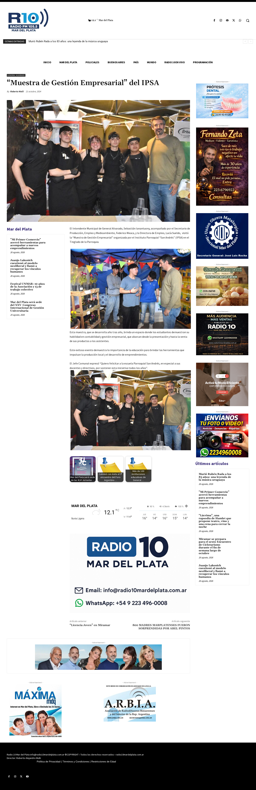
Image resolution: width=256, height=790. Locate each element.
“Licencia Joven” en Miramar (90, 625)
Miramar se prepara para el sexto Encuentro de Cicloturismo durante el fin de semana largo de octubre (215, 546)
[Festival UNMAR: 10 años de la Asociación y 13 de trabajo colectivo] (54, 288)
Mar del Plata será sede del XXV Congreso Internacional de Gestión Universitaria (27, 306)
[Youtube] (27, 776)
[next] (251, 41)
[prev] (245, 41)
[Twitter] (233, 20)
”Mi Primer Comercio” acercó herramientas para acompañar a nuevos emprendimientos (27, 244)
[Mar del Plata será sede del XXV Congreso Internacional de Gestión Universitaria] (54, 306)
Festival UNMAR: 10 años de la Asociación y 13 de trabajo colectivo (27, 286)
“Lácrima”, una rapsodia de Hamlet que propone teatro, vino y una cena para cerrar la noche (215, 521)
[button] (247, 20)
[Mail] (227, 20)
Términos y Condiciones (76, 761)
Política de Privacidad (48, 761)
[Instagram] (220, 20)
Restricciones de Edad (103, 761)
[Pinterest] (170, 91)
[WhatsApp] (240, 20)
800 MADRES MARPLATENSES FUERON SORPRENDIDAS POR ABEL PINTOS (161, 626)
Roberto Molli (17, 91)
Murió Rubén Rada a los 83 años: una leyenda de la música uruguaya (68, 41)
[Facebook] (214, 20)
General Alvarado (16, 75)
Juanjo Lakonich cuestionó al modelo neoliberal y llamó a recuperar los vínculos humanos (25, 266)
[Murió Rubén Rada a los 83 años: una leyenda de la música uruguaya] (240, 478)
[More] (186, 91)
